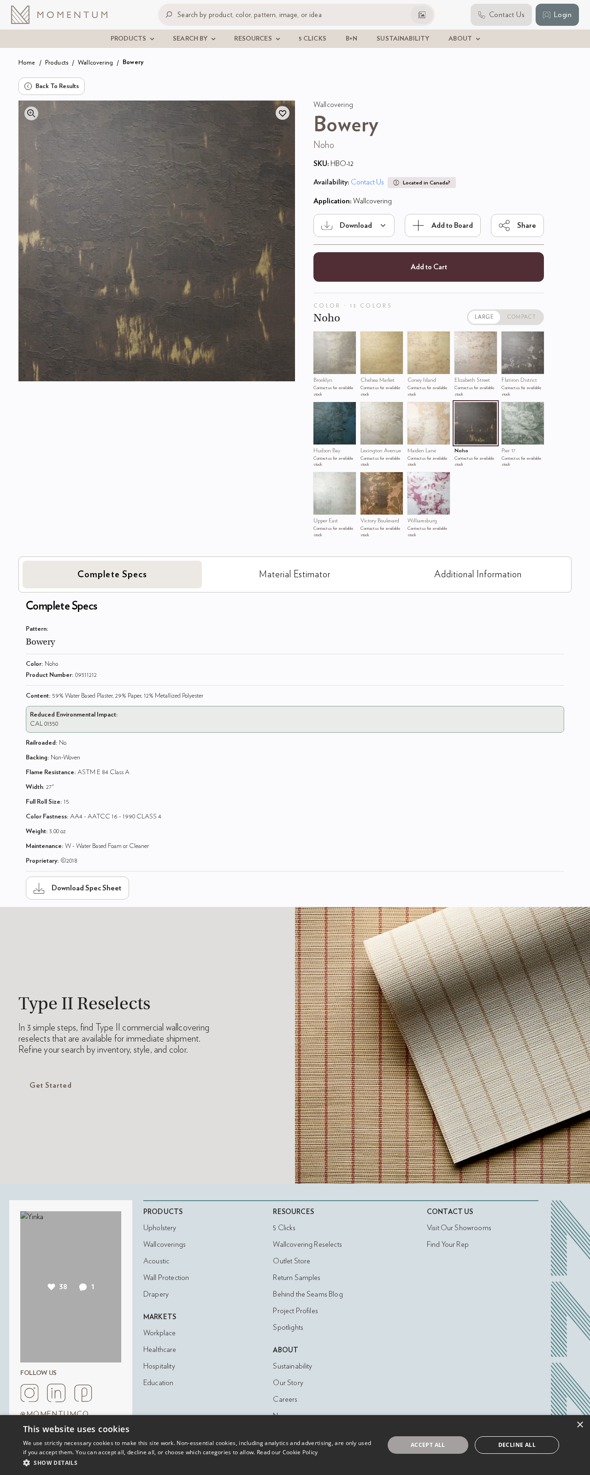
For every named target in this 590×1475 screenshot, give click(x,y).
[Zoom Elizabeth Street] (463, 340)
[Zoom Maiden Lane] (416, 411)
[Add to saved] (282, 113)
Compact (521, 317)
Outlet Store (291, 1261)
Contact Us (367, 182)
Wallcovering (95, 62)
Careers (285, 1399)
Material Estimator (294, 574)
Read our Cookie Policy (287, 1452)
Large (484, 317)
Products (56, 62)
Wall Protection (166, 1277)
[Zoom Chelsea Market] (369, 340)
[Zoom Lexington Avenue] (369, 411)
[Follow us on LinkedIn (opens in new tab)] (56, 1393)
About (285, 1350)
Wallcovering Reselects (307, 1244)
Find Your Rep (448, 1244)
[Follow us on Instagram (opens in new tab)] (29, 1393)
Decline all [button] (517, 1445)
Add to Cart (429, 267)
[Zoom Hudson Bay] (322, 411)
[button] (198, 1462)
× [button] (579, 1425)
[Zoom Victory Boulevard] (369, 481)
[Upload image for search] (422, 15)
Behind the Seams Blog (307, 1294)
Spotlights (288, 1327)
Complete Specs (112, 574)
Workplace (159, 1333)
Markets (159, 1317)
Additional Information (478, 574)
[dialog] (295, 1445)
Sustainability (292, 1366)
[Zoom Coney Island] (416, 340)
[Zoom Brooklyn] (322, 340)
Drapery (156, 1294)
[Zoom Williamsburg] (416, 481)
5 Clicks (284, 1228)
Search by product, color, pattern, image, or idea (249, 14)
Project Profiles (295, 1311)
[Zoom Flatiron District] (510, 340)
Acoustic (156, 1261)
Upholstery (160, 1228)
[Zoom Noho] (463, 411)
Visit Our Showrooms (459, 1228)
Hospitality (159, 1366)
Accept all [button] (428, 1445)
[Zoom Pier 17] (510, 411)
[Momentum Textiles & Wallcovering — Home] (66, 15)
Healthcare (160, 1349)
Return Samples (296, 1277)
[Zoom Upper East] (322, 481)
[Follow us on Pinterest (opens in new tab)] (83, 1393)
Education (158, 1382)
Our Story (288, 1382)
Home (26, 62)
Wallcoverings (164, 1244)
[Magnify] (31, 113)
